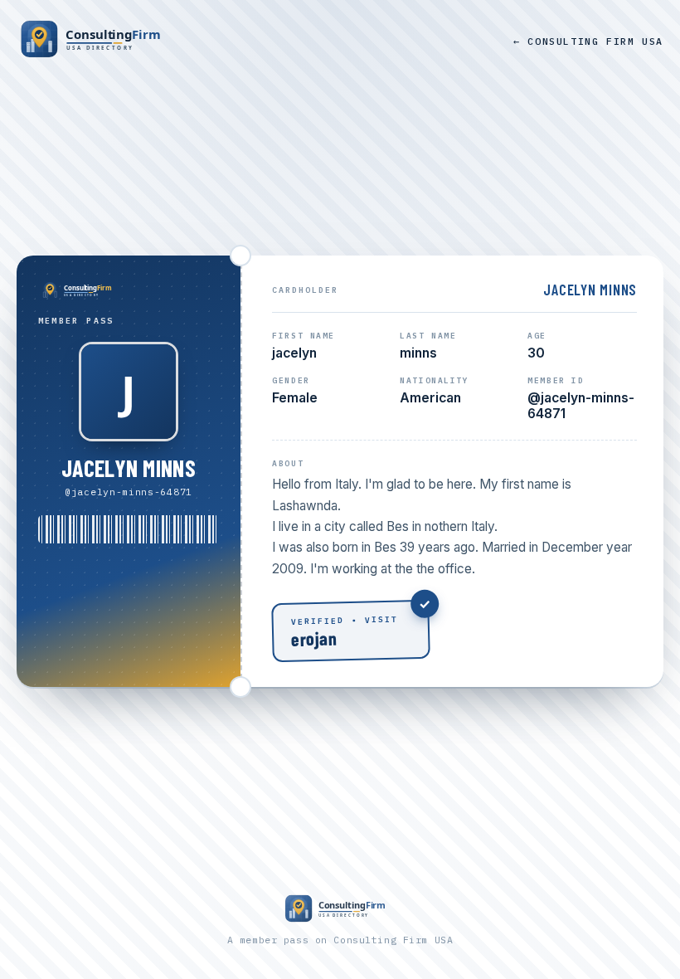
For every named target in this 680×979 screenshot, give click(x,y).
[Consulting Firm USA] (95, 40)
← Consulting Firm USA (588, 41)
